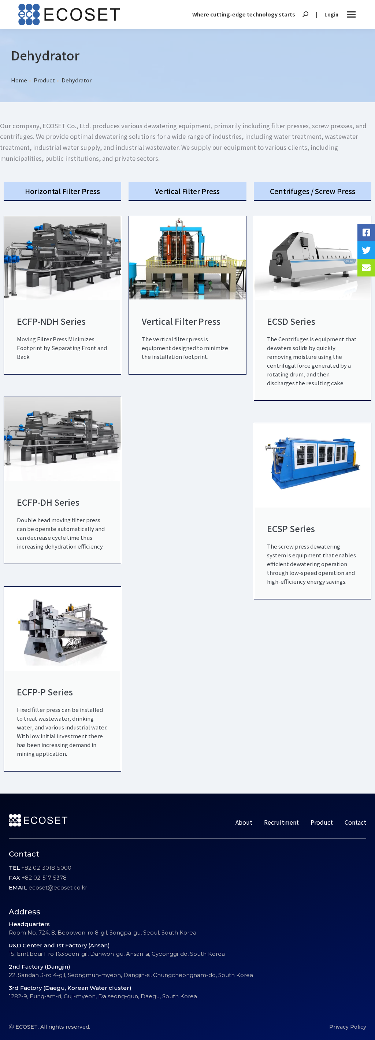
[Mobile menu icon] (351, 14)
